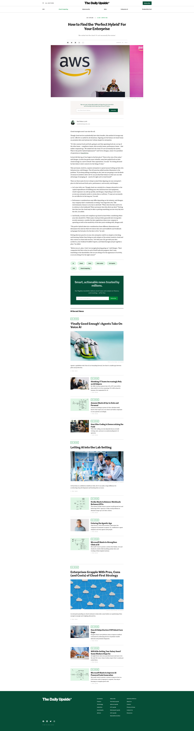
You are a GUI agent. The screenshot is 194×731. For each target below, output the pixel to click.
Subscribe (113, 110)
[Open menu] (48, 3)
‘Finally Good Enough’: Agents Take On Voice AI (96, 325)
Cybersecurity (86, 9)
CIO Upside (90, 17)
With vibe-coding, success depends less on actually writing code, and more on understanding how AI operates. (105, 431)
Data (105, 9)
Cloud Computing (63, 9)
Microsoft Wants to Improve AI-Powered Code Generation (104, 673)
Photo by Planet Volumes (111, 610)
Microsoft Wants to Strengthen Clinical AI (104, 543)
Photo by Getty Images (112, 482)
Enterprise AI (124, 9)
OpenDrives (84, 153)
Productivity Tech (147, 9)
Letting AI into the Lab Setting (91, 447)
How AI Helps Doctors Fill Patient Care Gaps (107, 631)
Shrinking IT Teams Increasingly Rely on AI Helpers (106, 382)
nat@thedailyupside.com (83, 124)
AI (73, 263)
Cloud (81, 263)
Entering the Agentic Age (101, 523)
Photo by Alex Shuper (112, 361)
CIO (43, 9)
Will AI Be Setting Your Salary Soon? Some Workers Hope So (106, 652)
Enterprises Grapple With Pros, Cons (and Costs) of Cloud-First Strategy (95, 573)
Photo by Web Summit (131, 98)
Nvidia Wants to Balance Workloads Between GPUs (106, 503)
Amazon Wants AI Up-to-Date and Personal (105, 404)
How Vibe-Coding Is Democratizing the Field (107, 425)
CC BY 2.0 (141, 98)
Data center (100, 263)
